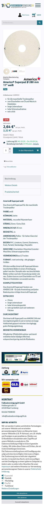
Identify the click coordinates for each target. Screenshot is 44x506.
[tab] (22, 178)
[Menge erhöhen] (9, 148)
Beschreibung (10, 179)
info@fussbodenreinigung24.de (14, 416)
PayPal (7, 483)
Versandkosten (11, 167)
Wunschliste (8, 161)
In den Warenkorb (26, 150)
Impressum (6, 466)
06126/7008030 (8, 412)
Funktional (9, 486)
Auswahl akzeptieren (22, 502)
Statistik (8, 478)
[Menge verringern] (9, 152)
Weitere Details (11, 185)
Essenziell (9, 476)
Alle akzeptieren (22, 493)
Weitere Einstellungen (10, 488)
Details (36, 144)
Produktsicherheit (12, 192)
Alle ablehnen (22, 497)
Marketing (9, 481)
